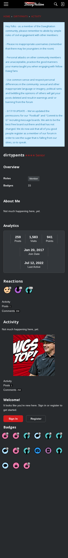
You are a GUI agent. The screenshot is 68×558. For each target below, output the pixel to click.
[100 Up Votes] (59, 435)
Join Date (34, 253)
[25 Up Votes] (26, 450)
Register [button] (36, 418)
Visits (33, 240)
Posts (18, 240)
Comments (10, 310)
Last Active (34, 266)
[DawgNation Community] (34, 4)
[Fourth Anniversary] (16, 435)
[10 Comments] (5, 450)
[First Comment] (5, 465)
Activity (6, 301)
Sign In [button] (13, 418)
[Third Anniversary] (16, 450)
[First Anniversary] (16, 465)
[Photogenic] (37, 450)
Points (49, 240)
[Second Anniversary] (26, 465)
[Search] (55, 4)
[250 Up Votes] (48, 435)
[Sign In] (62, 4)
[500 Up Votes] (26, 435)
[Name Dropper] (48, 450)
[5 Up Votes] (59, 450)
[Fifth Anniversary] (5, 435)
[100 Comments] (37, 435)
